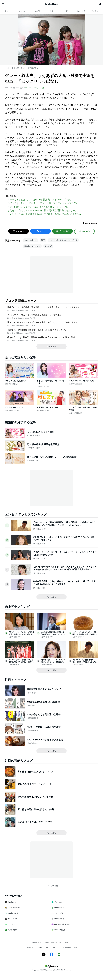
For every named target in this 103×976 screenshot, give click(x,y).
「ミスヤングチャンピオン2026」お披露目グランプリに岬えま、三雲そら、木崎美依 (21, 662)
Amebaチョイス (13, 902)
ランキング (95, 11)
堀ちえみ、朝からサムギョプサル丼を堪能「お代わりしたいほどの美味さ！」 (42, 322)
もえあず (48, 246)
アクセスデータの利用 (68, 947)
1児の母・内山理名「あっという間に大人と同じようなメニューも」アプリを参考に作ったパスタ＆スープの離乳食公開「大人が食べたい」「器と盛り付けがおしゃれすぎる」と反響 (65, 569)
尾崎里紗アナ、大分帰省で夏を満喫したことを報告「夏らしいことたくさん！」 (43, 307)
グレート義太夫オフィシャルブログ (63, 240)
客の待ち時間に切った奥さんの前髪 (36, 809)
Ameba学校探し (60, 930)
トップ (7, 11)
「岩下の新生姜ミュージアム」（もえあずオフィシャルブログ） (40, 206)
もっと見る (51, 346)
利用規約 (29, 947)
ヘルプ (68, 942)
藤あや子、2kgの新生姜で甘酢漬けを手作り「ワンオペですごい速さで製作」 (42, 337)
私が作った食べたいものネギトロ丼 (36, 771)
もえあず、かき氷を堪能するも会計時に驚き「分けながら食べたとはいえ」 (45, 214)
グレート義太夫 (30, 240)
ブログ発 (36, 11)
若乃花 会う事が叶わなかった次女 (35, 821)
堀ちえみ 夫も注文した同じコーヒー (36, 784)
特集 (51, 11)
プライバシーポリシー (46, 947)
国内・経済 (80, 11)
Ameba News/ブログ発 (34, 87)
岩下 (43, 240)
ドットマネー (58, 902)
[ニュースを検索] (99, 4)
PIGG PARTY (12, 919)
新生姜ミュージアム (32, 246)
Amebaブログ (59, 908)
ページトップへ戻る (51, 886)
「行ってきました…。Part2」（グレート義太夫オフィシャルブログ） (42, 203)
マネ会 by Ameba (14, 908)
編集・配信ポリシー (53, 942)
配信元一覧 (36, 942)
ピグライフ (11, 924)
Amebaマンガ (59, 919)
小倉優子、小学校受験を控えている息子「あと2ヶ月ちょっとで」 (37, 329)
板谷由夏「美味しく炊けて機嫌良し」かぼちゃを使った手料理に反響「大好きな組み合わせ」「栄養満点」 (64, 582)
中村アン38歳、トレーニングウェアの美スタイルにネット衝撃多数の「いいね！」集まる (53, 662)
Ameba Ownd (13, 913)
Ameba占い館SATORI (62, 924)
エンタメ (22, 11)
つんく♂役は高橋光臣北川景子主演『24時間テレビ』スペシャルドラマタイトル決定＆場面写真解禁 (53, 634)
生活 (66, 11)
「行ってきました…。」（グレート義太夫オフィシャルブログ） (39, 199)
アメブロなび (12, 930)
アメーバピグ (58, 913)
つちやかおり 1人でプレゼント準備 (35, 796)
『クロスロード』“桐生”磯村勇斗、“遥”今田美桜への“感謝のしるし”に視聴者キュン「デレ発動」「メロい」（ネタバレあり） (65, 523)
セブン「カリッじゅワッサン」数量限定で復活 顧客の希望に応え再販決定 (84, 634)
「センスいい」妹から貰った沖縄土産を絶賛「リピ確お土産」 (35, 315)
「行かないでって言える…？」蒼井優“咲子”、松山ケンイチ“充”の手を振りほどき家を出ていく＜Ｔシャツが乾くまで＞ (21, 635)
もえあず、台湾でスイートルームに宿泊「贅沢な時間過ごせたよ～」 (42, 210)
